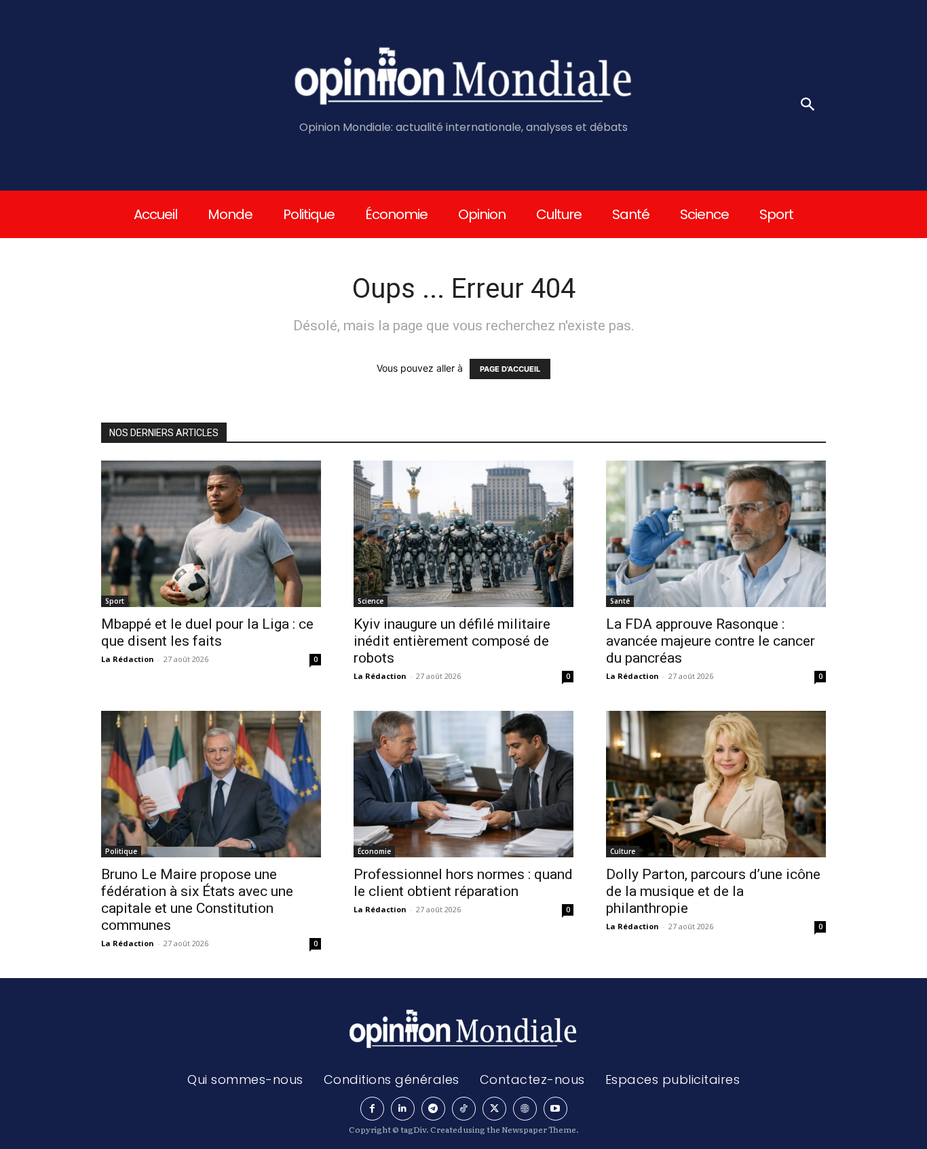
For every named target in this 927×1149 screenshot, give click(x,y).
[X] (494, 1109)
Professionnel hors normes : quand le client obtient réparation (463, 882)
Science (370, 601)
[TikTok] (464, 1109)
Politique (121, 851)
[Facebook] (372, 1109)
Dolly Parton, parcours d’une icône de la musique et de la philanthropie (713, 891)
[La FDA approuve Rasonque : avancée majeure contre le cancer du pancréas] (716, 534)
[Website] (525, 1109)
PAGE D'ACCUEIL (510, 369)
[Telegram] (433, 1109)
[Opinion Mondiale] (464, 79)
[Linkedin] (403, 1109)
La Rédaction (127, 659)
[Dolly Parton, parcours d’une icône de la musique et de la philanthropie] (716, 784)
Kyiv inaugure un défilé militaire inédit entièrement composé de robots (452, 641)
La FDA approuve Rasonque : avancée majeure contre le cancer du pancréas (710, 641)
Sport (114, 601)
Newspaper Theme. (540, 1129)
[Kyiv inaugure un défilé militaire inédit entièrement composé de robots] (463, 534)
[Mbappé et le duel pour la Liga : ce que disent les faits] (211, 534)
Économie (374, 851)
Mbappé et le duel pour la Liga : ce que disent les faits (207, 632)
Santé (620, 601)
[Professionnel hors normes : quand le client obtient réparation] (463, 784)
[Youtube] (555, 1109)
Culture (622, 851)
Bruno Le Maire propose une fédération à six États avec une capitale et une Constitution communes (197, 899)
